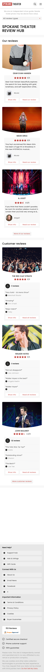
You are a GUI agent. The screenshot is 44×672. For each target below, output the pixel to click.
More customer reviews (22, 481)
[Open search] (35, 4)
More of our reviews (22, 234)
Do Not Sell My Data (29, 668)
